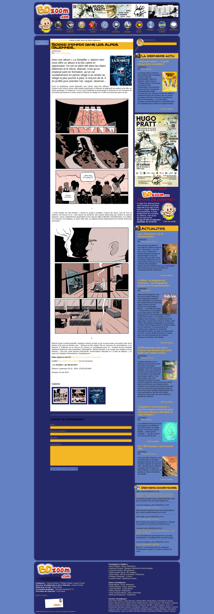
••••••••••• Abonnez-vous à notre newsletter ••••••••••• (55, 612)
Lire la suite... (167, 109)
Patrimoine (81, 30)
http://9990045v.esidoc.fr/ (69, 361)
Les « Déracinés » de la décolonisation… (150, 235)
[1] (78, 404)
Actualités (58, 30)
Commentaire (55, 444)
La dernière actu (157, 56)
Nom (52, 425)
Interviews (174, 30)
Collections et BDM (162, 31)
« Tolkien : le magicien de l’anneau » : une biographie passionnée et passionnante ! (154, 283)
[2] (60, 404)
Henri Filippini (146, 69)
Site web (53, 438)
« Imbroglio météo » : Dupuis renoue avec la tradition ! (153, 62)
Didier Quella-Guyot (148, 242)
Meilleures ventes (93, 31)
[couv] (97, 404)
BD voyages (127, 31)
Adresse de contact (57, 431)
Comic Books (139, 31)
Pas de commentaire (42, 43)
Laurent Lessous (147, 358)
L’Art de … (104, 30)
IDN (71, 589)
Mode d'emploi (41, 595)
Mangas (150, 30)
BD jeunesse (116, 31)
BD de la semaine (70, 31)
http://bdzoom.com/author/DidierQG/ (86, 357)
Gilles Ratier (146, 291)
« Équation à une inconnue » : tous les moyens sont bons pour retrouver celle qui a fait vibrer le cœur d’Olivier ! (155, 411)
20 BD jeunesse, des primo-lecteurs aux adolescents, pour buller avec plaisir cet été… (155, 350)
